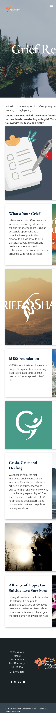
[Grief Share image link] (28, 307)
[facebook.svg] (12, 683)
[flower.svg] (15, 683)
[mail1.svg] (24, 683)
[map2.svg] (19, 683)
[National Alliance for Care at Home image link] (28, 547)
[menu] (52, 5)
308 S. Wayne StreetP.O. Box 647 (17, 656)
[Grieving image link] (28, 425)
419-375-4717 (17, 672)
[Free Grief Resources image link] (28, 163)
